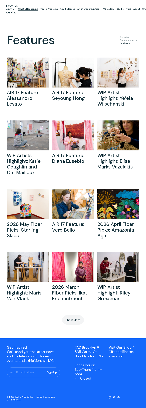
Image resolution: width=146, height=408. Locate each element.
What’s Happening (28, 8)
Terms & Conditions (45, 397)
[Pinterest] (118, 397)
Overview (125, 37)
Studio (120, 8)
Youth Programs (49, 8)
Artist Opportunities (88, 8)
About (136, 8)
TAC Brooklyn (85, 347)
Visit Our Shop (120, 347)
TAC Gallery (108, 8)
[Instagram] (110, 397)
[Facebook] (114, 397)
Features (125, 42)
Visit (128, 8)
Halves (17, 399)
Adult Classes (67, 8)
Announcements (128, 39)
